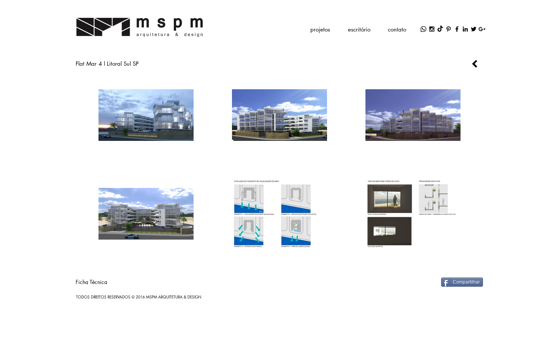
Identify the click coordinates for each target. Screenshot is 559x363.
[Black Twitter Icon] (473, 29)
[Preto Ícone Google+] (482, 29)
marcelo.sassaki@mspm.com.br (298, 13)
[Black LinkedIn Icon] (465, 29)
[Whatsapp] (423, 29)
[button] (320, 29)
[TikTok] (440, 29)
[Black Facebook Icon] (457, 29)
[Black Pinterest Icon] (448, 29)
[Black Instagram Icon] (431, 29)
